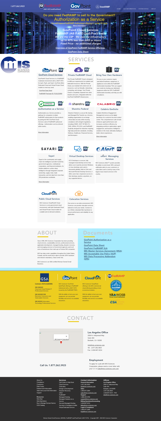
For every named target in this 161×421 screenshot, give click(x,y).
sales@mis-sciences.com (89, 393)
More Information (44, 182)
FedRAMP (62, 395)
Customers (40, 384)
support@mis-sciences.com (89, 399)
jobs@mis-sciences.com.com (108, 369)
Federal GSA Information (44, 388)
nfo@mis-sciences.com (96, 345)
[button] (129, 9)
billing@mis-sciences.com (89, 405)
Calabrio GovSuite (109, 109)
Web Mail (39, 399)
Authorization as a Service (51, 109)
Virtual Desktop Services (81, 156)
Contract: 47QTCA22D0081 (44, 284)
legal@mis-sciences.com (88, 411)
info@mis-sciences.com (88, 386)
